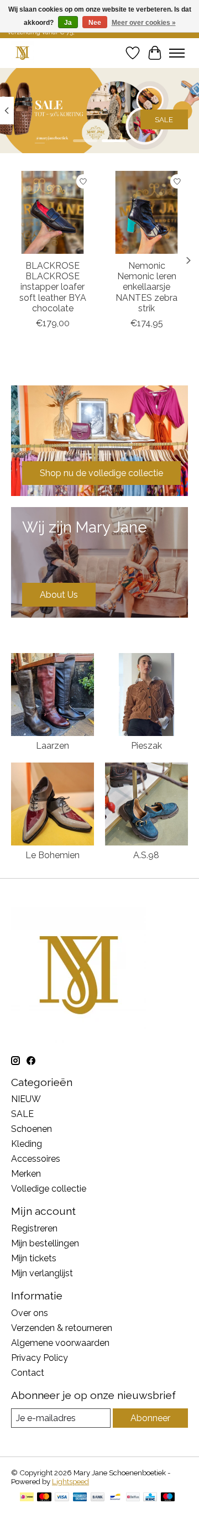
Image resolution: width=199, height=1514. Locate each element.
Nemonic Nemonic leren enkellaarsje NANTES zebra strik (146, 287)
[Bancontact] (115, 1497)
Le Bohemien (52, 855)
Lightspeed (70, 1481)
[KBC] (150, 1497)
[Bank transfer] (98, 1497)
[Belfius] (133, 1497)
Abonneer (150, 1418)
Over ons (29, 1313)
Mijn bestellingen (45, 1243)
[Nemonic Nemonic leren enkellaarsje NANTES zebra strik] (146, 212)
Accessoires (35, 1158)
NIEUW (26, 1099)
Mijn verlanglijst (42, 1273)
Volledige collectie (48, 1188)
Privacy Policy (39, 1358)
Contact (27, 1372)
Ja (68, 23)
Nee (94, 23)
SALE (164, 119)
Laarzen (52, 745)
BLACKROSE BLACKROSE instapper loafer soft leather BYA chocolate (52, 287)
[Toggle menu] (177, 53)
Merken (26, 1173)
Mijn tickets (33, 1258)
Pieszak (146, 745)
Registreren (34, 1228)
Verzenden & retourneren (61, 1328)
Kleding (26, 1144)
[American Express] (80, 1497)
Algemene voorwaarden (60, 1343)
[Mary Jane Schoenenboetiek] (22, 52)
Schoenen (31, 1129)
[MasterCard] (44, 1497)
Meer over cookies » (144, 23)
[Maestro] (168, 1497)
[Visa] (62, 1497)
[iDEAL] (27, 1497)
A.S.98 (146, 855)
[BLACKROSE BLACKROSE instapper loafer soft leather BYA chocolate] (52, 212)
